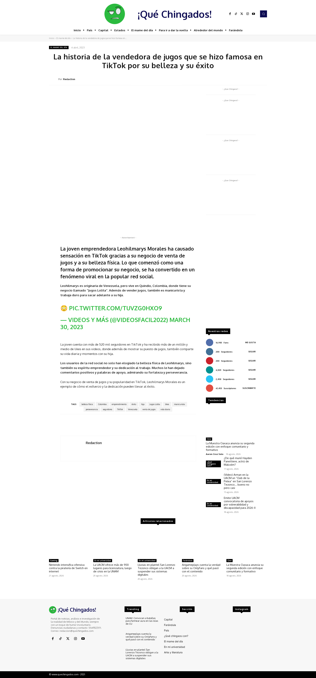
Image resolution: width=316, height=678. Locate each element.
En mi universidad (212, 481)
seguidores (107, 409)
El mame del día (63, 38)
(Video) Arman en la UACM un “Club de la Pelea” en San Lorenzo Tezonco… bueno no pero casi (238, 481)
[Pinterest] (237, 79)
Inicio (51, 38)
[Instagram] (248, 14)
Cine (209, 439)
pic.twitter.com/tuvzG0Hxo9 (115, 308)
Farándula (187, 560)
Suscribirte (249, 388)
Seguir (252, 351)
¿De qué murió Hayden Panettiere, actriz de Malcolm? (238, 461)
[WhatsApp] (246, 79)
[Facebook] (230, 14)
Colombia (102, 404)
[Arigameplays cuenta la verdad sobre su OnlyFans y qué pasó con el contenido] (202, 543)
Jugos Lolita (155, 404)
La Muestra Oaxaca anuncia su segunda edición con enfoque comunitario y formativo (230, 447)
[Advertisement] (231, 273)
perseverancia (92, 409)
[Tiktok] (236, 14)
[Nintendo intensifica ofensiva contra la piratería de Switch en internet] (69, 543)
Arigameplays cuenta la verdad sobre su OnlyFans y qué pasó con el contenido (201, 568)
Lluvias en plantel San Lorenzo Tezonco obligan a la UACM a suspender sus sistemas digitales (156, 569)
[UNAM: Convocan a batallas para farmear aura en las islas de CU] (115, 623)
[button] (263, 13)
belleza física (87, 404)
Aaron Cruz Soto (214, 454)
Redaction (69, 79)
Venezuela (132, 409)
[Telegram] (254, 79)
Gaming (53, 560)
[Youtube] (253, 14)
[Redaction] (53, 79)
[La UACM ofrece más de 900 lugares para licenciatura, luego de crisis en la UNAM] (113, 543)
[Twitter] (242, 14)
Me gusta (250, 342)
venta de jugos (148, 409)
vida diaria (165, 409)
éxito (134, 404)
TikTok (120, 409)
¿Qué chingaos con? (211, 464)
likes (167, 404)
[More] (263, 79)
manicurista (179, 404)
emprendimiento (119, 404)
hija (142, 404)
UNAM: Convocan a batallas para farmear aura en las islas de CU (142, 621)
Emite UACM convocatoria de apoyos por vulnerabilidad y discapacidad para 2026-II (239, 503)
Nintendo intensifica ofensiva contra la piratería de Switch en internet (68, 568)
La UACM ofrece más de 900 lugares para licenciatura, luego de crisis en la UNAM (112, 568)
